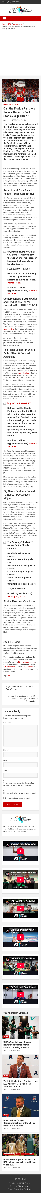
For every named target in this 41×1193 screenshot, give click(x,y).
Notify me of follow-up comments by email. (19, 793)
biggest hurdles (23, 373)
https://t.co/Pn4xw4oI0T (19, 403)
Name (6, 750)
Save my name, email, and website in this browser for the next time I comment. (18, 784)
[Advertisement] (20, 52)
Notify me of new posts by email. (17, 798)
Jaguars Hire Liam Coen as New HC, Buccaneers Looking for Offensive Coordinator (21, 698)
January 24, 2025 (9, 120)
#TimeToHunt (14, 282)
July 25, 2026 (8, 1089)
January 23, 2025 (16, 596)
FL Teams (26, 1183)
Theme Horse (23, 1186)
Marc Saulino (22, 120)
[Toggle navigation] (5, 18)
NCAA (6, 1036)
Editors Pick (9, 1154)
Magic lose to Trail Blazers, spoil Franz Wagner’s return (20, 688)
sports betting (8, 329)
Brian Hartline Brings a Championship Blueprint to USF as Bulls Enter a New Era (19, 1123)
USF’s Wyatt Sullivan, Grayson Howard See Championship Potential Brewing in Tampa (17, 1045)
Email (6, 760)
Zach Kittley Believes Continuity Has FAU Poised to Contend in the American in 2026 (20, 1084)
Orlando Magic (27, 1154)
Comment (7, 722)
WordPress (28, 1189)
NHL (9, 676)
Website (6, 770)
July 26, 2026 (8, 1050)
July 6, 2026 (7, 1168)
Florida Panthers (11, 105)
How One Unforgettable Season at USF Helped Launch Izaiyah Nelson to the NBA (19, 1162)
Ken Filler (17, 1050)
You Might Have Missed (15, 1013)
